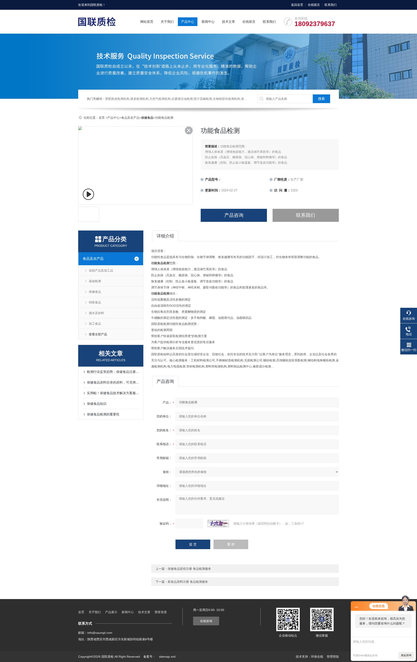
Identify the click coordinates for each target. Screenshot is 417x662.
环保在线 (317, 656)
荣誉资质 (161, 612)
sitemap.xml (167, 656)
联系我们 (330, 5)
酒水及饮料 (96, 313)
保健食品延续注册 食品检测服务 (189, 568)
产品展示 (111, 612)
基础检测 (95, 281)
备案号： (149, 656)
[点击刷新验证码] (218, 523)
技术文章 (228, 21)
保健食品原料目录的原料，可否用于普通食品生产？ (113, 382)
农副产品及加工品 (101, 270)
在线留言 (314, 5)
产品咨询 (233, 215)
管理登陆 (333, 656)
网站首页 (146, 21)
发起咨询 (406, 655)
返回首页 (297, 5)
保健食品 (95, 291)
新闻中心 (208, 21)
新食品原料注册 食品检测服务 (188, 581)
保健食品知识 (96, 403)
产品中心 (187, 21)
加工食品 (95, 323)
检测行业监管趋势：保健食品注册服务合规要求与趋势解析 (113, 372)
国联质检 (96, 5)
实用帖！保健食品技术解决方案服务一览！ (113, 393)
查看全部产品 (98, 334)
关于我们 (167, 21)
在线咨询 (206, 621)
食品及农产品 (130, 117)
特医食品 (95, 302)
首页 (102, 117)
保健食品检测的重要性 (103, 414)
